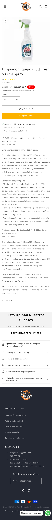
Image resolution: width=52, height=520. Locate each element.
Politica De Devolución (14, 427)
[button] (5, 6)
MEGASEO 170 (12, 507)
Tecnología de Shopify (24, 507)
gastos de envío (9, 90)
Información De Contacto (15, 415)
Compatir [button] (8, 300)
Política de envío (43, 511)
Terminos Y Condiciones (14, 438)
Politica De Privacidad (14, 421)
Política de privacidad (12, 511)
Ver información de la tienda (16, 131)
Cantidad (5, 94)
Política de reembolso (41, 507)
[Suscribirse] (38, 481)
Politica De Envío (12, 432)
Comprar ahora (26, 115)
